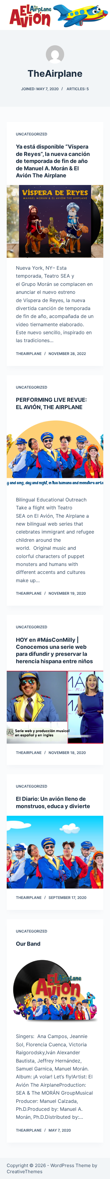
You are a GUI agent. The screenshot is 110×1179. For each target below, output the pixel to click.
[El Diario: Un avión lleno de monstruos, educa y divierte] (55, 852)
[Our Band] (55, 990)
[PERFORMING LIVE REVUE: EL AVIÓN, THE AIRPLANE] (55, 453)
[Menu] (100, 15)
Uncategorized (31, 134)
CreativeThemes (24, 1171)
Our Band (28, 944)
